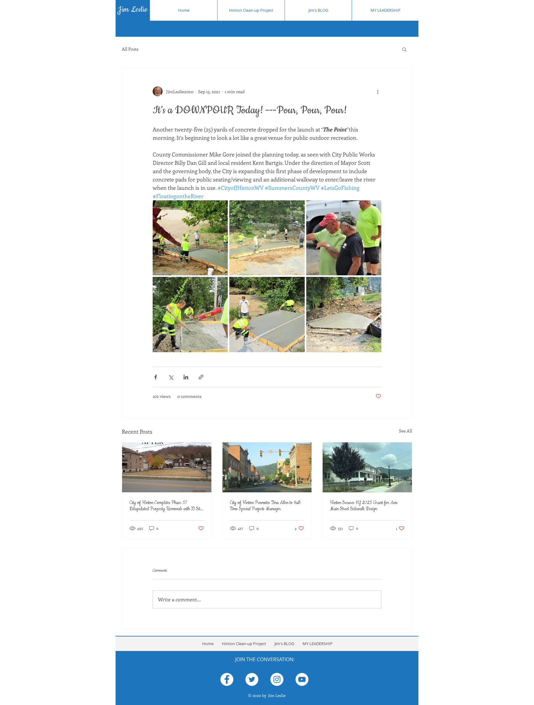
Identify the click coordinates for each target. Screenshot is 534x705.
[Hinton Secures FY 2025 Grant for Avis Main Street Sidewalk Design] (367, 467)
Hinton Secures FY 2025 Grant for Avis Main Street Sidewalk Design (364, 506)
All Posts (130, 49)
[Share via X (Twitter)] (171, 377)
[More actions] (377, 91)
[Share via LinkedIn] (186, 377)
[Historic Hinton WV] (267, 467)
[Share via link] (201, 377)
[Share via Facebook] (156, 377)
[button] (404, 49)
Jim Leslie (132, 9)
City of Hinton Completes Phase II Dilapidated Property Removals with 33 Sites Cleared (166, 506)
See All (405, 431)
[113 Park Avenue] (166, 467)
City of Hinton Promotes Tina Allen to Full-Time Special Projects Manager (266, 506)
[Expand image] (190, 237)
